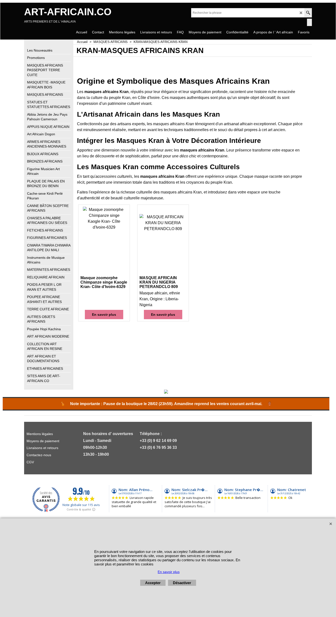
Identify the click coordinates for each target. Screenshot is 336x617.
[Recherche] (308, 12)
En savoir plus (104, 314)
